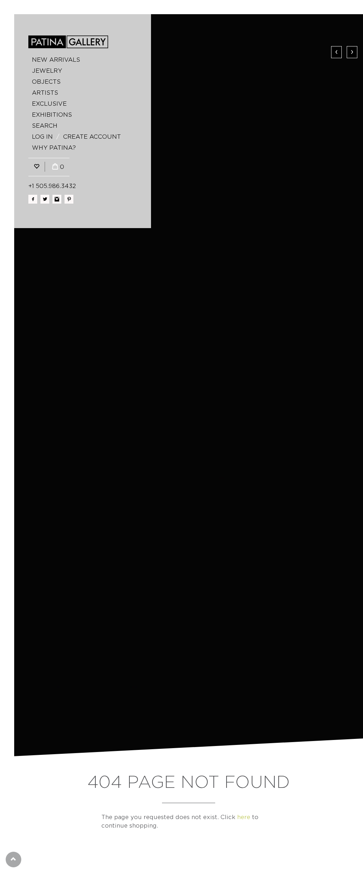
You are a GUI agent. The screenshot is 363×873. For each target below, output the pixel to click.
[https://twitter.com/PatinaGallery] (44, 199)
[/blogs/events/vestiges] (188, 385)
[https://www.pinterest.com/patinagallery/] (69, 199)
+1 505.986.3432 (52, 186)
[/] (68, 41)
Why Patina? (54, 147)
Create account (92, 136)
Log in (42, 136)
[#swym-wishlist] (36, 167)
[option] (188, 385)
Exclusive (49, 103)
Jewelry (47, 70)
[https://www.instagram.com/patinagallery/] (56, 199)
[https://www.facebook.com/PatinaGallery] (32, 199)
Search (44, 125)
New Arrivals (56, 59)
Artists (45, 92)
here (243, 817)
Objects (46, 81)
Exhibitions (52, 114)
